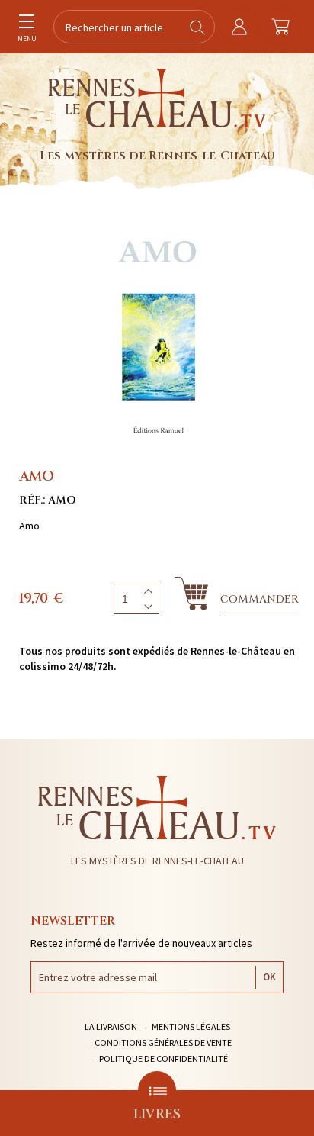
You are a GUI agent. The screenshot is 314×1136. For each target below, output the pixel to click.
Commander (259, 599)
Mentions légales (191, 1026)
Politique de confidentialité (163, 1058)
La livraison (111, 1026)
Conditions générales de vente (163, 1042)
